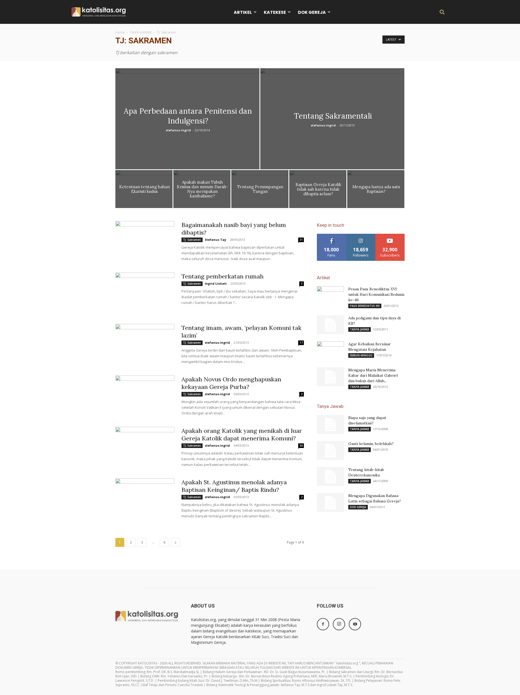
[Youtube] (355, 624)
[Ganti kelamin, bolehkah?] (330, 450)
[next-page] (175, 542)
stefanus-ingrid (178, 130)
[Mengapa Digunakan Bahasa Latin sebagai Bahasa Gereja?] (330, 502)
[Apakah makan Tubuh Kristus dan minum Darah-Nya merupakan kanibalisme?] (201, 190)
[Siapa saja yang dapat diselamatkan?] (330, 424)
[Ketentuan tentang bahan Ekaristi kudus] (144, 190)
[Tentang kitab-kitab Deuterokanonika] (330, 476)
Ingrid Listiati (216, 283)
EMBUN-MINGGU (361, 355)
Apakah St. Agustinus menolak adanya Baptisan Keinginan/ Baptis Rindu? (234, 485)
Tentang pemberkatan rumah (222, 276)
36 (301, 445)
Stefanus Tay (215, 240)
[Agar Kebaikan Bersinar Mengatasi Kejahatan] (330, 350)
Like (332, 236)
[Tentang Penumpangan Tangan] (259, 190)
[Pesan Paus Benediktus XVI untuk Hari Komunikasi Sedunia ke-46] (330, 295)
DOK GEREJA (358, 507)
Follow (361, 236)
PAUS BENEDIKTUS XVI (365, 306)
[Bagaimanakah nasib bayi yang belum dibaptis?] (144, 241)
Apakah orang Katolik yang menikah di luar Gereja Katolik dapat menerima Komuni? (241, 434)
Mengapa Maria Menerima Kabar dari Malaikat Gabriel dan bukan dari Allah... (373, 375)
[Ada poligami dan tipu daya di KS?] (330, 324)
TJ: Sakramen (192, 240)
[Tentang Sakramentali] (332, 130)
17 (301, 343)
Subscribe (390, 236)
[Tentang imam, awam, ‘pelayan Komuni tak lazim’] (144, 344)
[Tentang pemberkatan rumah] (144, 292)
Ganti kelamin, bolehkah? (371, 443)
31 (301, 240)
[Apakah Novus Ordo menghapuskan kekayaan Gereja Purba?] (144, 395)
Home (120, 32)
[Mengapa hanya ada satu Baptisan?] (375, 190)
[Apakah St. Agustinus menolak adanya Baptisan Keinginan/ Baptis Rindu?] (144, 498)
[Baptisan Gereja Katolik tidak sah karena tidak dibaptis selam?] (317, 190)
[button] (441, 11)
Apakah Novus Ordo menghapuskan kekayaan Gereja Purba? (231, 383)
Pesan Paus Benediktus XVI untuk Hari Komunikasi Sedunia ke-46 (376, 294)
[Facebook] (323, 624)
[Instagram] (339, 624)
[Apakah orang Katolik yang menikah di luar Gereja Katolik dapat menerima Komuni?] (144, 447)
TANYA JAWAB (141, 32)
